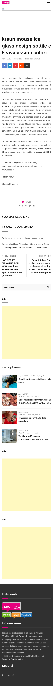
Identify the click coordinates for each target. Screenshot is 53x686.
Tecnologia (18, 59)
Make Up (30, 415)
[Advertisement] (26, 332)
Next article (44, 256)
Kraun (28, 202)
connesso (17, 238)
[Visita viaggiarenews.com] (26, 615)
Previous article (11, 256)
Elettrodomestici (32, 433)
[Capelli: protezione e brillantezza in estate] (9, 381)
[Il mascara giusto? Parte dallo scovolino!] (9, 417)
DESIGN (21, 433)
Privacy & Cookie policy (12, 659)
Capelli (41, 376)
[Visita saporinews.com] (6, 615)
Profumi (30, 396)
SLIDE (36, 396)
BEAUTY (34, 376)
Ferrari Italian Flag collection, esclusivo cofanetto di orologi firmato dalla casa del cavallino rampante (40, 266)
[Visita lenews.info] (16, 615)
